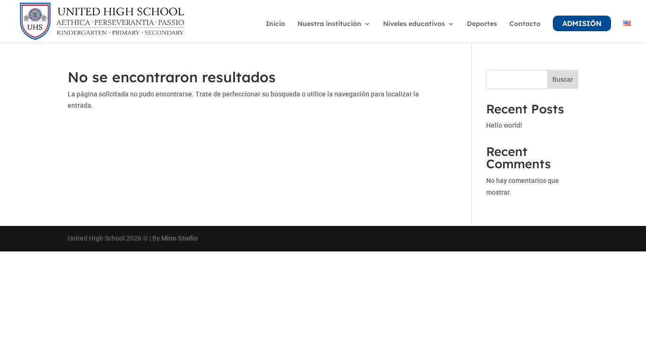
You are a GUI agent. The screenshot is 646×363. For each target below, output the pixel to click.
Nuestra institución (329, 24)
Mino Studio (179, 238)
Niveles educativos (414, 24)
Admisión (582, 23)
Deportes (482, 24)
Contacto (525, 24)
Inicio (275, 24)
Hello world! (504, 125)
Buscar (562, 79)
